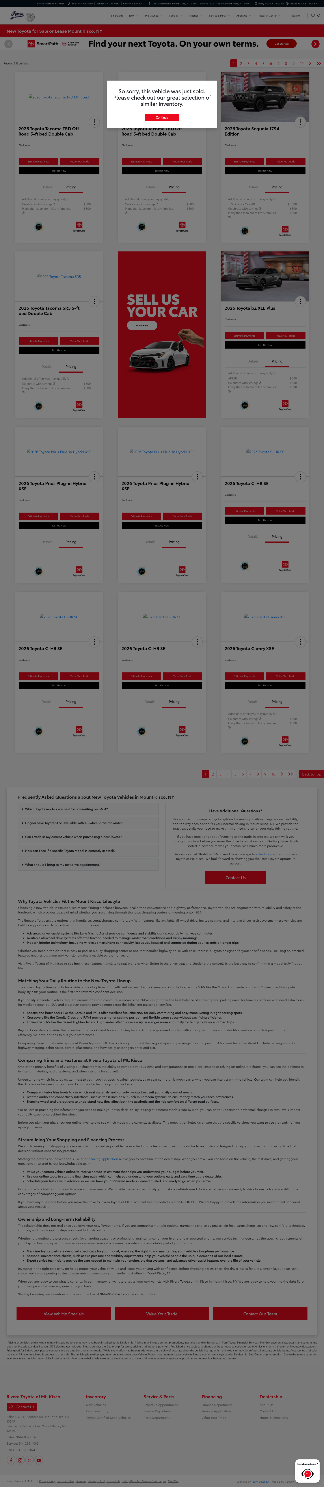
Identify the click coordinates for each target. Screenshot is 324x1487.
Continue (162, 117)
